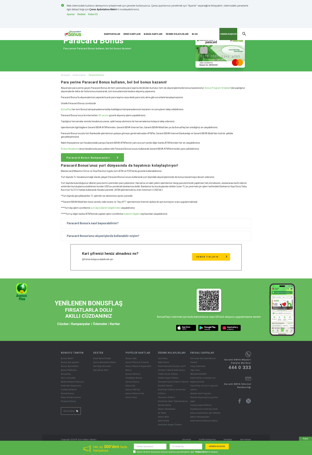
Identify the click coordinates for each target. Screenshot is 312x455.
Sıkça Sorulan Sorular (71, 397)
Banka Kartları (79, 75)
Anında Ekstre (164, 405)
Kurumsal (186, 439)
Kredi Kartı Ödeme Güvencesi (172, 389)
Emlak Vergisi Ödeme (168, 378)
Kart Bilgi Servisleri (102, 366)
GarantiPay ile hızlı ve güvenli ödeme (204, 388)
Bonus (129, 370)
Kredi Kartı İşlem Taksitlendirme (173, 401)
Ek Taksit (162, 413)
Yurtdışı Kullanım (69, 389)
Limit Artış (162, 358)
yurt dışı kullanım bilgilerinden (106, 208)
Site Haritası (245, 439)
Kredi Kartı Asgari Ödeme (170, 425)
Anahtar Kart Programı (200, 393)
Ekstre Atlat (163, 417)
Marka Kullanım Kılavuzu (72, 382)
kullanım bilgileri (132, 214)
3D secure (103, 115)
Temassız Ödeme (166, 397)
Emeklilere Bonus (134, 378)
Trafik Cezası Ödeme (168, 374)
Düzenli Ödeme (165, 386)
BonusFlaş (66, 109)
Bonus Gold (131, 358)
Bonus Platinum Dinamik (137, 362)
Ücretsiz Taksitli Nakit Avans (171, 370)
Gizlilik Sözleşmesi (207, 439)
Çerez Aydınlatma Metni (104, 362)
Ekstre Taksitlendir (167, 409)
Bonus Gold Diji (133, 389)
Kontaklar (228, 439)
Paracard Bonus (68, 401)
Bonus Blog (69, 411)
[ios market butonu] (186, 328)
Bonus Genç (131, 397)
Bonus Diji (130, 386)
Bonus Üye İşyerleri (70, 362)
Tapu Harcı (195, 370)
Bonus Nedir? (67, 358)
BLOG (195, 34)
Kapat (305, 438)
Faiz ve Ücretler (68, 378)
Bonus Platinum (133, 374)
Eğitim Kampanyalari (200, 417)
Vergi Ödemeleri (198, 366)
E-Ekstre (162, 393)
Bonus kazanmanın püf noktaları (205, 413)
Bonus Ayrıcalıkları (70, 366)
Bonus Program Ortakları (217, 88)
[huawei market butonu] (231, 328)
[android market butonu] (208, 328)
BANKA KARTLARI (153, 34)
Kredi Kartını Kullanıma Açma (204, 421)
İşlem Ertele (163, 421)
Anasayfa (65, 75)
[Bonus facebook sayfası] (239, 401)
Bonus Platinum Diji (135, 393)
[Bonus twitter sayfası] (248, 401)
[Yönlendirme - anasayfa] (72, 33)
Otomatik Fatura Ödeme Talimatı (173, 382)
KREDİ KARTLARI (132, 34)
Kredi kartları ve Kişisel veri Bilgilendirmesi (203, 380)
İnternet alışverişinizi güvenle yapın (204, 399)
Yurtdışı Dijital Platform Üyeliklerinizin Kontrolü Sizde (204, 407)
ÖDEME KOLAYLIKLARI (177, 34)
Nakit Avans (163, 362)
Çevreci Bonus (132, 382)
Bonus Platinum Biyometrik (138, 366)
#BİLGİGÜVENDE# (198, 374)
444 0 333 (239, 367)
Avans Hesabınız (69, 149)
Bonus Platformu (69, 370)
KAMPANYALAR (112, 34)
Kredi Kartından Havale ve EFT (172, 366)
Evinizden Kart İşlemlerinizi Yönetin (203, 360)
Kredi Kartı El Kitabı (102, 358)
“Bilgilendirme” (202, 452)
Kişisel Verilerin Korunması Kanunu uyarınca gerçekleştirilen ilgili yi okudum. (177, 452)
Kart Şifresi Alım (100, 370)
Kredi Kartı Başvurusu (71, 386)
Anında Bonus (67, 393)
